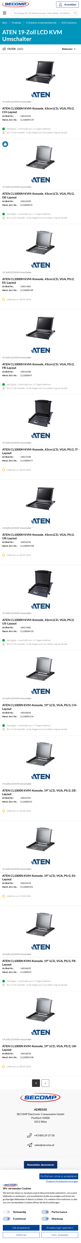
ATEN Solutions (69, 22)
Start (4, 22)
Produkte (16, 22)
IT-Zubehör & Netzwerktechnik (41, 22)
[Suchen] (75, 13)
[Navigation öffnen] (4, 12)
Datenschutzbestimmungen (62, 1181)
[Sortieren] (66, 48)
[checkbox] (6, 1212)
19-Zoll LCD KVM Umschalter (16, 101)
